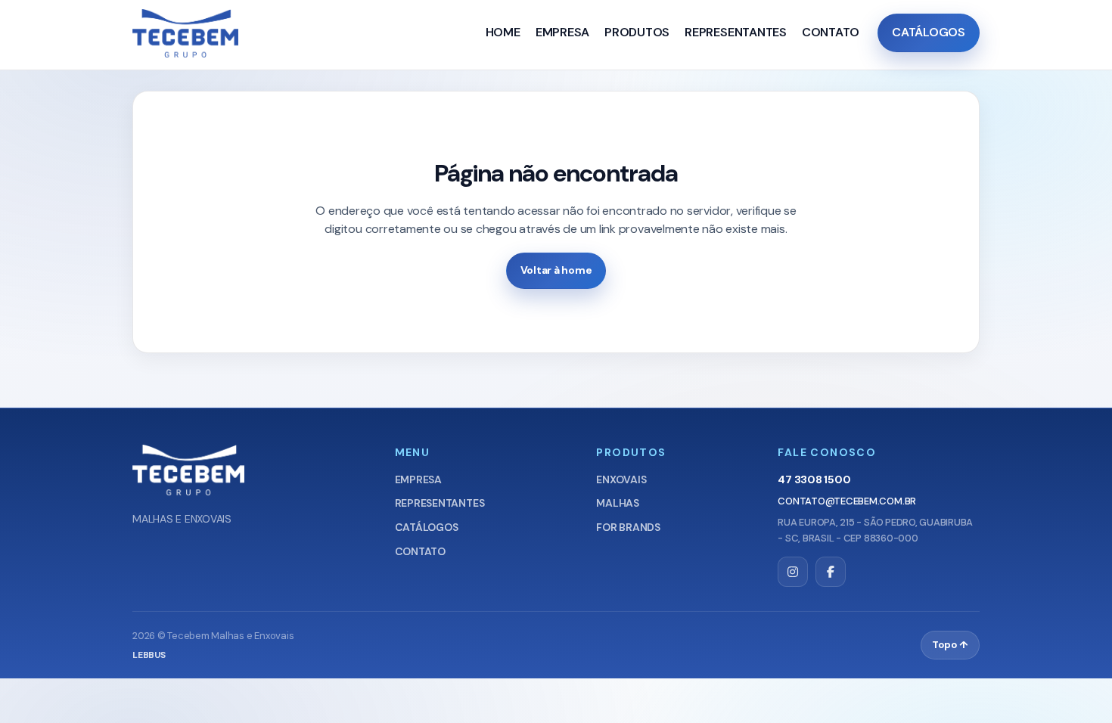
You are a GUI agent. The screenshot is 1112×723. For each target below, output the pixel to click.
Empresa (562, 32)
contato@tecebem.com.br (847, 501)
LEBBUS (149, 655)
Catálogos (928, 32)
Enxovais (621, 479)
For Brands (628, 527)
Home (503, 32)
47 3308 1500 (814, 479)
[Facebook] (830, 572)
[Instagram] (793, 572)
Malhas (617, 503)
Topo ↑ (950, 644)
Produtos (636, 32)
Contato (830, 32)
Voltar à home (556, 270)
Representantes (736, 32)
